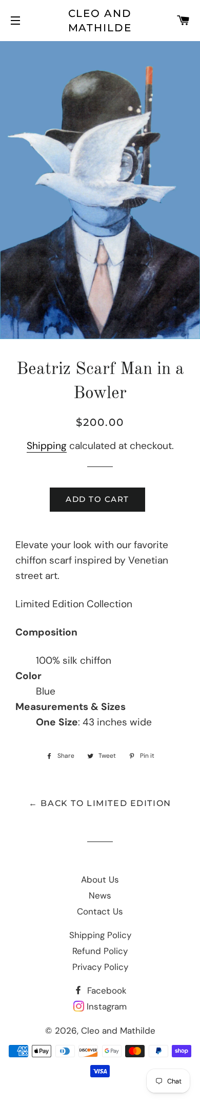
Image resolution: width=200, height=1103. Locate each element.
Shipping (47, 445)
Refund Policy (100, 951)
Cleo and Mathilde (100, 20)
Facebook (106, 990)
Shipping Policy (100, 935)
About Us (100, 879)
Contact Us (100, 911)
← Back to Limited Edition (100, 803)
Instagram (105, 1006)
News (100, 895)
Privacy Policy (100, 967)
